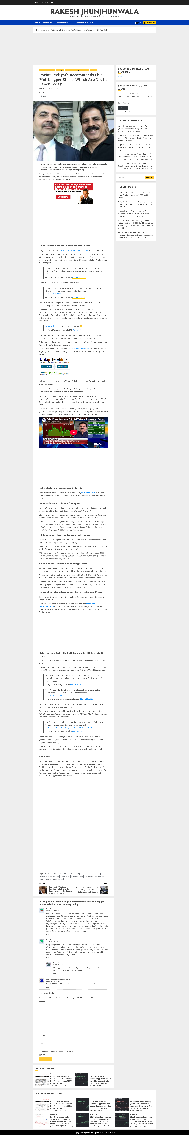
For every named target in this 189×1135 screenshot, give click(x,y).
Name (42, 1028)
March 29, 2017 (78, 731)
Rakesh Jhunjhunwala (94, 11)
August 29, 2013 (79, 277)
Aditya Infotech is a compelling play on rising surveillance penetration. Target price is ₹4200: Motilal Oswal (100, 1080)
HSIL (77, 874)
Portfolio (68, 70)
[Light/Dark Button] (137, 23)
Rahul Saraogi (89, 877)
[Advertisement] (94, 48)
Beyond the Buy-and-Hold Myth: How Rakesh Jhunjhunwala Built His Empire (134, 147)
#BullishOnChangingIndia (56, 727)
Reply (47, 934)
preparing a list (88, 493)
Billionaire (67, 874)
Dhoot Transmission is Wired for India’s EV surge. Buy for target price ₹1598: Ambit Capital (61, 1079)
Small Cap (76, 70)
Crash (73, 874)
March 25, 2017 (86, 699)
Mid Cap (51, 70)
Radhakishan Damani (77, 877)
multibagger (43, 877)
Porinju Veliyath (65, 877)
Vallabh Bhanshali (58, 879)
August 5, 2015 (78, 297)
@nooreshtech (51, 326)
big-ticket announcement (78, 348)
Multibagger (60, 70)
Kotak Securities (85, 874)
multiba (98, 874)
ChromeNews (100, 1133)
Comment (43, 1001)
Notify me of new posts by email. (53, 1055)
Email (42, 1036)
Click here (121, 77)
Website (42, 1044)
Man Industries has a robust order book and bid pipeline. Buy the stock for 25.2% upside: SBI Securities (141, 1120)
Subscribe (151, 23)
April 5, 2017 (51, 88)
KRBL (92, 874)
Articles (36, 23)
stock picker (84, 70)
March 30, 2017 (76, 684)
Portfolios (47, 23)
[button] (141, 23)
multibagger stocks (53, 877)
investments (43, 70)
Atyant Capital (48, 874)
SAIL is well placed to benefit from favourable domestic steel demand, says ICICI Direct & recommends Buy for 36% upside (136, 156)
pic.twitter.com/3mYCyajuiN (80, 727)
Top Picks (93, 70)
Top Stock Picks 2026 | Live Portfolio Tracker (75, 23)
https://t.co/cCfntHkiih (54, 695)
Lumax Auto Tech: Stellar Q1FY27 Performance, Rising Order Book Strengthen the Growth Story (133, 128)
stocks (41, 879)
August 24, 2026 (57, 1086)
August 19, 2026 (137, 1126)
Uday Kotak (48, 879)
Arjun (43, 88)
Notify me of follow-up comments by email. (57, 1051)
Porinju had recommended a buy (73, 250)
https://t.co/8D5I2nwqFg (55, 293)
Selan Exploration (99, 877)
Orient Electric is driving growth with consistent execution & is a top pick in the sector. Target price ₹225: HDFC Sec (133, 213)
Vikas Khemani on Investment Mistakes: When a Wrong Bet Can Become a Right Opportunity (135, 138)
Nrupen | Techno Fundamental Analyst (58, 979)
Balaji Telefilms (58, 874)
